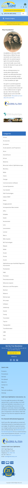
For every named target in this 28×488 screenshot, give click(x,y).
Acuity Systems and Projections (12, 148)
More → (19, 24)
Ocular (5, 253)
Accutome (6, 144)
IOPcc (4, 211)
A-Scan (5, 137)
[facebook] (21, 7)
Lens (4, 225)
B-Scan (5, 158)
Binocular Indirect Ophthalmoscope (13, 165)
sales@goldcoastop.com (11, 456)
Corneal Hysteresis (8, 186)
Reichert (5, 290)
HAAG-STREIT (6, 197)
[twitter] (23, 7)
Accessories (6, 141)
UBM (4, 332)
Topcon (5, 321)
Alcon (4, 151)
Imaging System (7, 204)
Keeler (5, 218)
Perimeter (6, 276)
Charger (5, 179)
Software (5, 304)
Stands (5, 311)
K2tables (5, 214)
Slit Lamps (6, 300)
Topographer (6, 325)
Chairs (5, 176)
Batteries (5, 162)
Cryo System (6, 190)
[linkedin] (26, 7)
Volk (4, 335)
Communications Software (10, 183)
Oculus (5, 256)
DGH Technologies (8, 193)
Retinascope (6, 297)
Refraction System (8, 283)
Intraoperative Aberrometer (11, 207)
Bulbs (4, 172)
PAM (4, 272)
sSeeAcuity (6, 307)
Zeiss (4, 339)
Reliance (5, 293)
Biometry (5, 169)
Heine (4, 200)
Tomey (5, 314)
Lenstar (5, 232)
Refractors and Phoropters (10, 286)
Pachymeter (6, 269)
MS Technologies (7, 242)
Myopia (5, 246)
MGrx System (6, 239)
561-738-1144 (11, 452)
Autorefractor (7, 155)
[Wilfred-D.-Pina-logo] (12, 438)
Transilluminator (7, 328)
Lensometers (6, 228)
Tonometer (6, 318)
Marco (5, 235)
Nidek (4, 249)
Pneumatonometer (8, 279)
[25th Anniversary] (8, 2)
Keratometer (6, 221)
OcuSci (5, 260)
